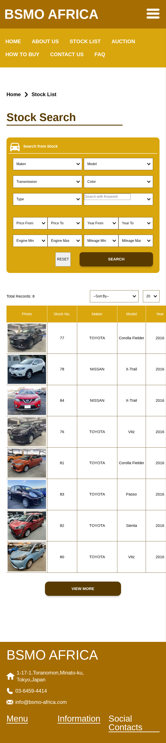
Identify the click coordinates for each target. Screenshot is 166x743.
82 (62, 525)
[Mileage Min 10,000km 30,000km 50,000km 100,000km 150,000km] (101, 241)
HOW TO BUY (22, 54)
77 (62, 338)
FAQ (99, 54)
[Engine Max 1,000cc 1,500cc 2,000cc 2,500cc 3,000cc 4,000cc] (65, 241)
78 (62, 369)
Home (13, 94)
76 (62, 432)
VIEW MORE (83, 589)
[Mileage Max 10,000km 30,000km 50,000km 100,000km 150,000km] (135, 241)
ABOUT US (45, 41)
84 (62, 400)
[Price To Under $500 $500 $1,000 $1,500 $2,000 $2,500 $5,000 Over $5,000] (65, 223)
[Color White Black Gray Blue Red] (118, 181)
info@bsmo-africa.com (41, 702)
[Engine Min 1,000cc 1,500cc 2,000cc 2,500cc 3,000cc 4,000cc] (30, 241)
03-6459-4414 (31, 691)
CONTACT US (67, 54)
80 (62, 557)
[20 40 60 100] (151, 296)
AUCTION (123, 41)
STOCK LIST (85, 41)
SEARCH (116, 259)
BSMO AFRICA (51, 14)
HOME (13, 41)
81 (62, 463)
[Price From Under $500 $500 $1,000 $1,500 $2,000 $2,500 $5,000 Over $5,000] (30, 223)
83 (62, 494)
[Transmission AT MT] (47, 181)
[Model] (118, 164)
